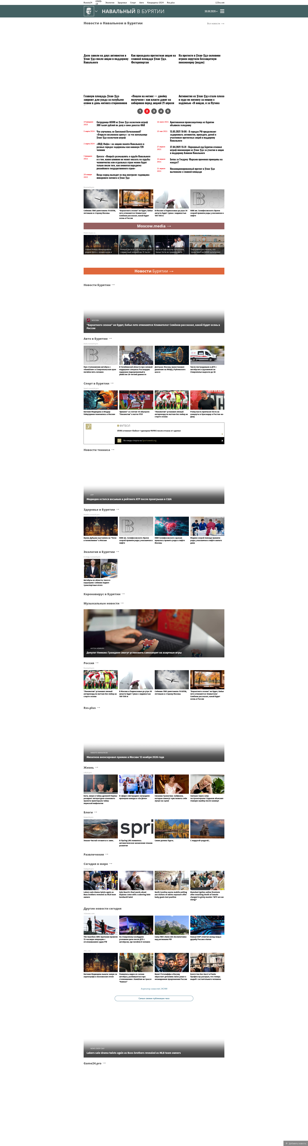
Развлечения (94, 854)
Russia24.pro (89, 187)
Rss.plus (171, 2)
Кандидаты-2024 (155, 2)
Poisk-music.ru (89, 233)
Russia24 (88, 2)
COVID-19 (99, 2)
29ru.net (87, 951)
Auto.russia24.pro (91, 343)
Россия (89, 663)
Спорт (133, 2)
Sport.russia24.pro (91, 388)
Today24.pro (89, 869)
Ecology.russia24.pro (92, 557)
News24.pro (88, 817)
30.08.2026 (210, 11)
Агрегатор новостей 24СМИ (154, 988)
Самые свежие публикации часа (154, 998)
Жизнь (89, 767)
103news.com (89, 913)
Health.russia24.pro (91, 514)
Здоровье (122, 2)
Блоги (88, 812)
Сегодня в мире (96, 864)
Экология (109, 2)
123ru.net (219, 2)
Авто (141, 2)
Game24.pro (92, 1063)
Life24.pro (88, 772)
